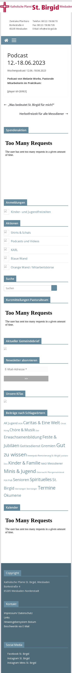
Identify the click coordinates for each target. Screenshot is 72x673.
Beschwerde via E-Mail (16, 626)
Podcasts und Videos (25, 241)
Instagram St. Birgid (18, 658)
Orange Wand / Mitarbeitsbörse (32, 267)
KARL (14, 250)
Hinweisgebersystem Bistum (20, 622)
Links (7, 617)
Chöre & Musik (22, 429)
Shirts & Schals (21, 232)
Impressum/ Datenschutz (18, 613)
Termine (46, 487)
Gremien (48, 445)
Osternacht (42, 472)
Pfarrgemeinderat (56, 472)
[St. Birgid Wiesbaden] (6, 40)
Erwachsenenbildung (23, 437)
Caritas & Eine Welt (41, 422)
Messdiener (55, 463)
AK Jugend (11, 423)
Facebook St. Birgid (17, 653)
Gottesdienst (30, 446)
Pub (10, 480)
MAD (44, 463)
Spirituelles (41, 479)
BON (20, 423)
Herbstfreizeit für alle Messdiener (41, 114)
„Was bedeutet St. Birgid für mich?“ (31, 105)
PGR (6, 480)
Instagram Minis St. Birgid (21, 662)
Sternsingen (20, 489)
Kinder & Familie (24, 463)
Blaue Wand (19, 258)
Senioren (21, 479)
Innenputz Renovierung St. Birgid (43, 455)
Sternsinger (32, 489)
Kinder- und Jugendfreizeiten (31, 212)
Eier (37, 430)
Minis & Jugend (20, 471)
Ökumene (12, 495)
